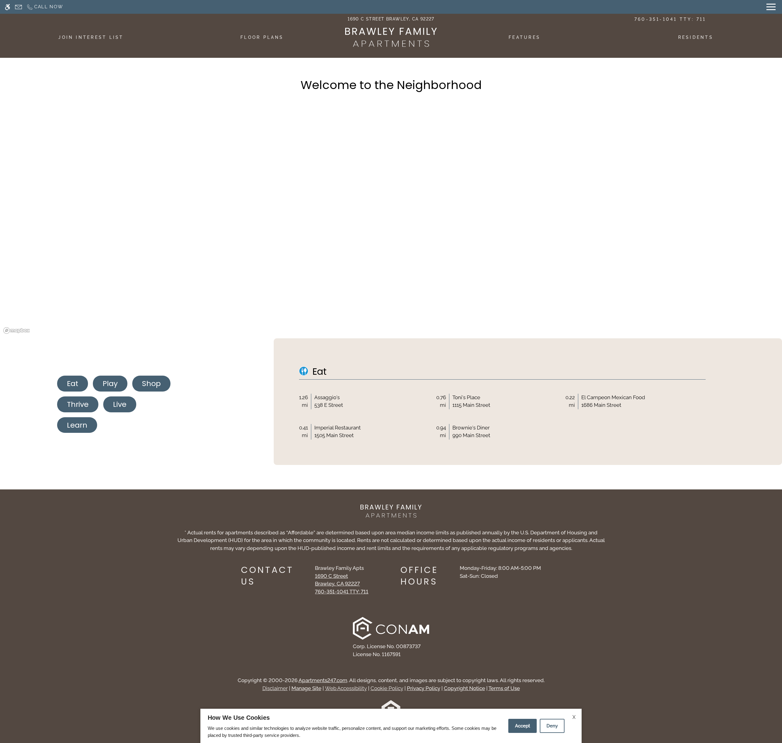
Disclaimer (275, 688)
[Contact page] (18, 7)
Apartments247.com (322, 680)
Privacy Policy (423, 688)
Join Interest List (90, 37)
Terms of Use (504, 688)
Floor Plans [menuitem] (262, 37)
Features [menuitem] (524, 37)
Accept (522, 726)
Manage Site (306, 688)
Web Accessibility (346, 688)
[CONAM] (391, 629)
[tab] (72, 384)
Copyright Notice (464, 688)
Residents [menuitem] (695, 37)
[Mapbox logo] (16, 330)
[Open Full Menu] (771, 7)
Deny (552, 726)
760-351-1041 (670, 19)
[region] (391, 225)
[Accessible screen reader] (7, 7)
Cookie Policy (387, 688)
